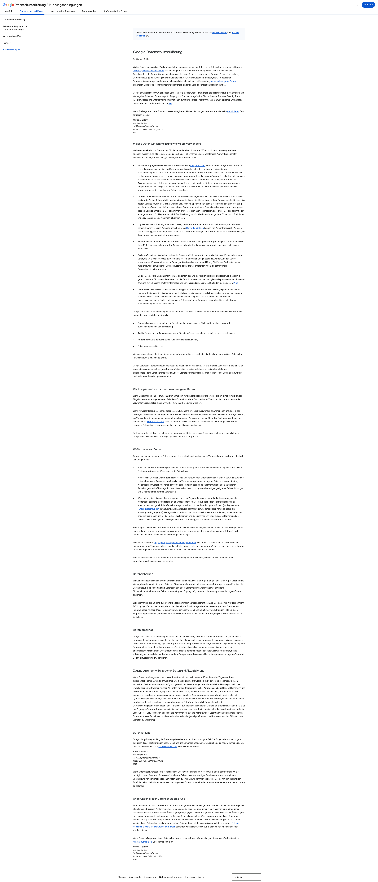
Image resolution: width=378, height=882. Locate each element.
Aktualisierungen (11, 49)
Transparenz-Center (195, 877)
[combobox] (246, 877)
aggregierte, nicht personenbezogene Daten (175, 542)
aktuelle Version (219, 32)
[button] (357, 5)
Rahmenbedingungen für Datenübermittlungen (15, 28)
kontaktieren (233, 111)
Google (122, 877)
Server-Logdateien (195, 228)
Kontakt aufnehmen (168, 746)
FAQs (235, 283)
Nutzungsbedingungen (63, 11)
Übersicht (8, 11)
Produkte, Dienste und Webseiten (148, 70)
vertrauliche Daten (155, 421)
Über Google (135, 877)
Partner (6, 43)
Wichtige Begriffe (12, 36)
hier (170, 103)
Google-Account (197, 165)
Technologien (89, 11)
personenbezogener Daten (223, 81)
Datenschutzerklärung (32, 11)
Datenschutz (150, 877)
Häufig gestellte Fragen (115, 11)
